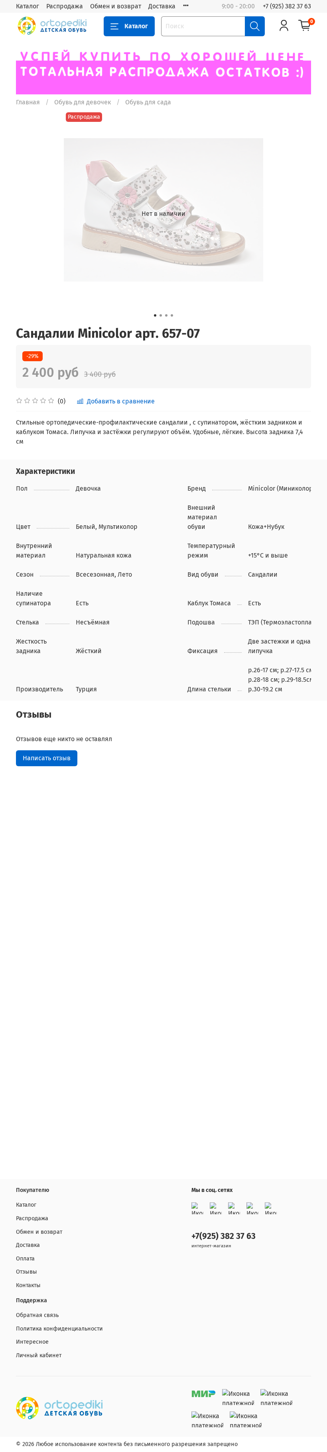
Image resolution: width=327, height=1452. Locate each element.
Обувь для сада (148, 102)
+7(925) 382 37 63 (223, 1236)
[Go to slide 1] (155, 315)
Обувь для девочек (82, 102)
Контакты (28, 1285)
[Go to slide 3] (166, 315)
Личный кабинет (38, 1355)
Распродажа (64, 6)
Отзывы (26, 1271)
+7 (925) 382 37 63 (287, 6)
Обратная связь (37, 1315)
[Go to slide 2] (161, 315)
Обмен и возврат (115, 6)
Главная (28, 102)
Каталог (27, 6)
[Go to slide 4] (172, 315)
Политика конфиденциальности (59, 1328)
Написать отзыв (47, 758)
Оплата (25, 1258)
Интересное (32, 1342)
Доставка (161, 6)
